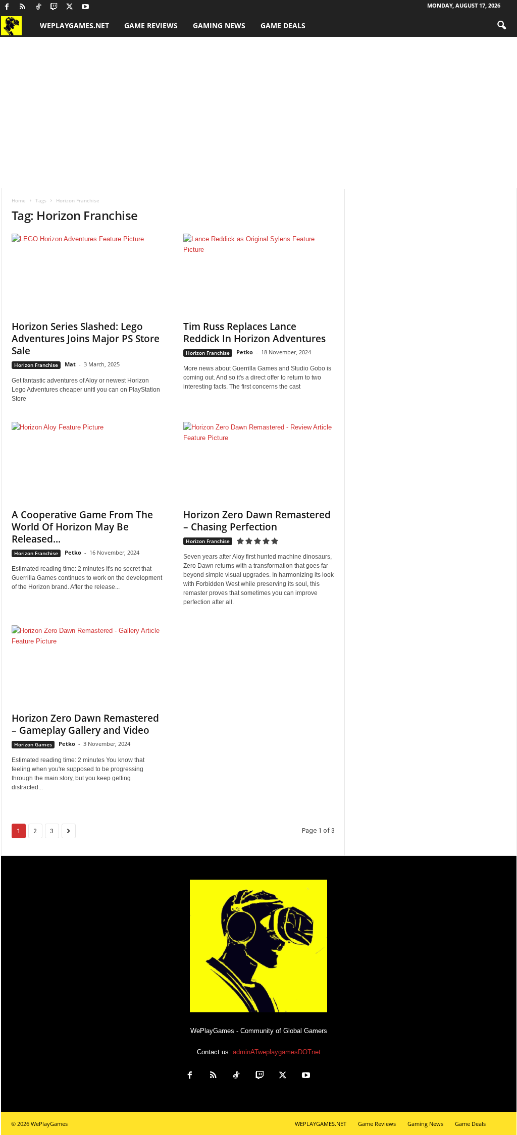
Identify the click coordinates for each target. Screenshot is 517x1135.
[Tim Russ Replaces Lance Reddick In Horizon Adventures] (259, 274)
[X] (70, 7)
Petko (244, 352)
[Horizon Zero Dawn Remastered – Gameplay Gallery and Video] (87, 665)
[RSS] (23, 7)
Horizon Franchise (36, 364)
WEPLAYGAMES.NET (74, 25)
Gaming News (219, 25)
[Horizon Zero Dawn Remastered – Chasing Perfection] (259, 462)
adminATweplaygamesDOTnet (277, 1052)
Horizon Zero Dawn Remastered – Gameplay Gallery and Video (85, 724)
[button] (501, 26)
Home (19, 200)
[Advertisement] (258, 112)
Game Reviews (151, 25)
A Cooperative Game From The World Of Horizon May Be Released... (82, 527)
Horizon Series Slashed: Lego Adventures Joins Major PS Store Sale (86, 338)
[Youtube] (85, 7)
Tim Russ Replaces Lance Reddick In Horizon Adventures (254, 332)
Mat (70, 364)
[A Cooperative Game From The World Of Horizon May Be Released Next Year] (87, 462)
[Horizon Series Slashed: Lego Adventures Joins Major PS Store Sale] (87, 274)
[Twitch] (54, 7)
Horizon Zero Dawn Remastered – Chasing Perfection (257, 520)
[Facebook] (7, 7)
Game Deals (283, 25)
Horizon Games (33, 744)
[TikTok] (38, 7)
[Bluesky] (101, 7)
